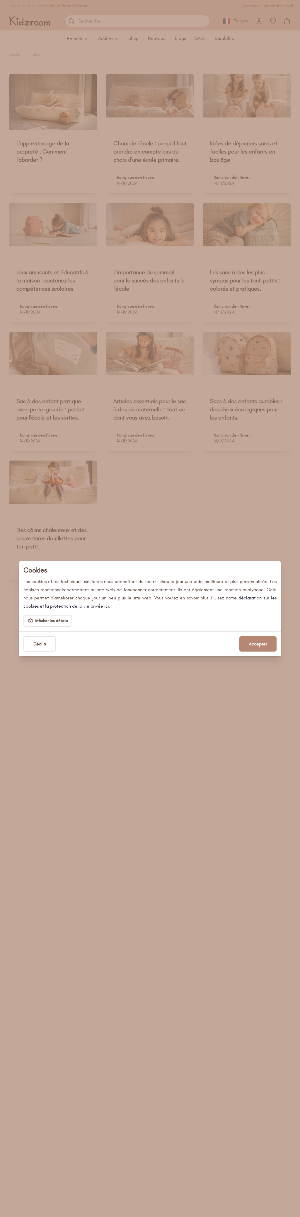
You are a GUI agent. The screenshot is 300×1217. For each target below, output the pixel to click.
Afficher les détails (51, 620)
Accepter (258, 644)
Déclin (39, 644)
